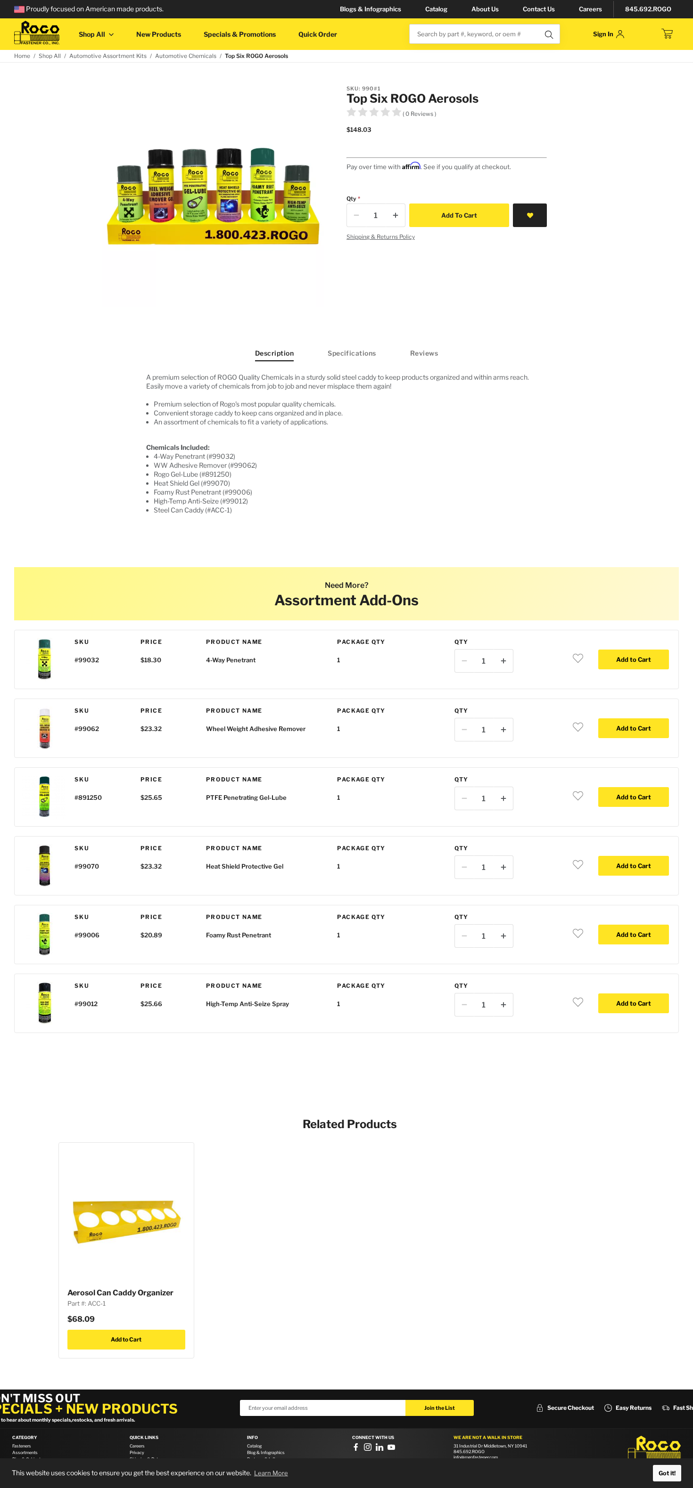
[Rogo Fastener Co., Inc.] (36, 33)
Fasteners (21, 1445)
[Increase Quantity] (395, 215)
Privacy (137, 1452)
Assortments (25, 1452)
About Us (485, 9)
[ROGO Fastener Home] (654, 1450)
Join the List (439, 1408)
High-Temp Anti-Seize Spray (247, 1004)
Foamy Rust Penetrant (238, 935)
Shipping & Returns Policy (380, 236)
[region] (346, 447)
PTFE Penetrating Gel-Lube (246, 797)
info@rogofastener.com (476, 1457)
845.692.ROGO (648, 9)
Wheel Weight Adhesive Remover (255, 728)
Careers (590, 9)
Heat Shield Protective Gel (244, 866)
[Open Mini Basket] (667, 34)
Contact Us (539, 9)
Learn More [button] (271, 1473)
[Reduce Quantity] (356, 215)
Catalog (436, 9)
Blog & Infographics (266, 1452)
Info (252, 1437)
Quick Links (144, 1437)
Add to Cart (126, 1339)
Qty (351, 198)
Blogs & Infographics (370, 9)
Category (24, 1437)
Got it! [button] (667, 1473)
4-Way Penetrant (231, 660)
